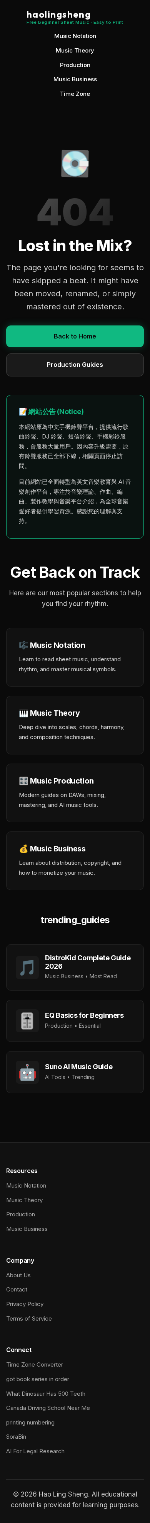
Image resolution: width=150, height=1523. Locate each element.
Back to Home (75, 336)
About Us (18, 1275)
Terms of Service (29, 1318)
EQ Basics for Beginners (84, 1015)
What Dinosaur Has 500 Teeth (45, 1393)
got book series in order (37, 1379)
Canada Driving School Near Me (48, 1407)
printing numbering (30, 1422)
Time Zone (75, 93)
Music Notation (75, 35)
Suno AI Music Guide (78, 1067)
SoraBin (16, 1436)
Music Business (75, 79)
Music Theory (75, 50)
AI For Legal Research (35, 1451)
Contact (16, 1289)
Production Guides (75, 364)
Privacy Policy (24, 1304)
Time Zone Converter (34, 1364)
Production (75, 65)
